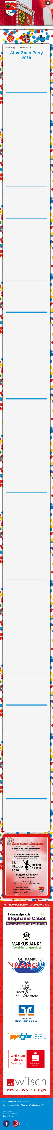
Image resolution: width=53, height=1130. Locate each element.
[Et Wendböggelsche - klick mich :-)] (42, 38)
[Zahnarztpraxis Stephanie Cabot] (26, 918)
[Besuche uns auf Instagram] (16, 1123)
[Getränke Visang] (26, 965)
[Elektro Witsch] (26, 1083)
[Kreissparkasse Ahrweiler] (26, 1059)
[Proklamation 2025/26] (26, 866)
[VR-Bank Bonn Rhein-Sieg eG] (26, 1013)
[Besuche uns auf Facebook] (6, 1123)
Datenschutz (8, 1116)
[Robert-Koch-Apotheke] (26, 989)
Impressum (7, 1111)
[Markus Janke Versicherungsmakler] (26, 941)
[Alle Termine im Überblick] (10, 38)
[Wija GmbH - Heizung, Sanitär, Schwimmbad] (26, 1036)
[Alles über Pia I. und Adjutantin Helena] (26, 38)
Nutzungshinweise (10, 1113)
